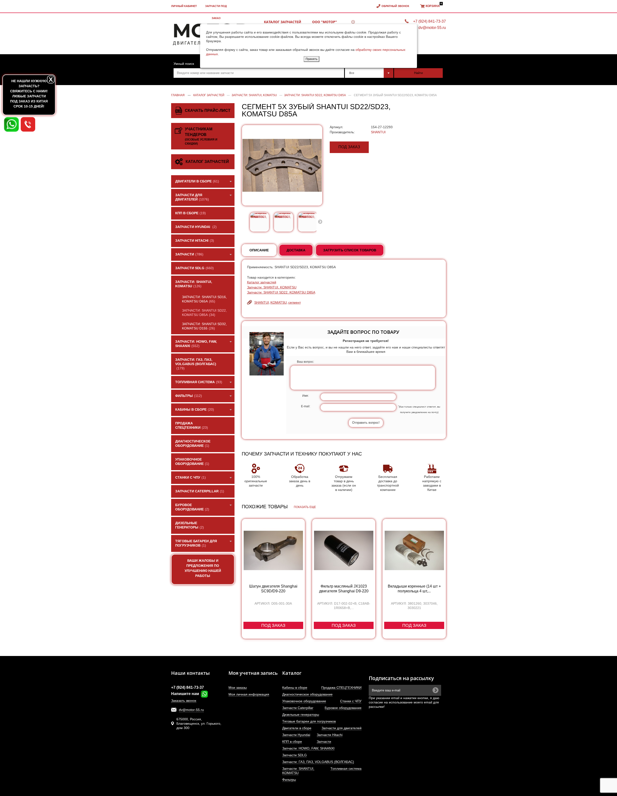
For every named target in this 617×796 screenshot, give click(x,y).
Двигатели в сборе (296, 728)
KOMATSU (278, 302)
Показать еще (305, 507)
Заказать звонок (183, 700)
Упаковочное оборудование (304, 701)
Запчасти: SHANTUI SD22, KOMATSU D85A (281, 292)
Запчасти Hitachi (329, 735)
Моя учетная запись (253, 673)
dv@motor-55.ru (191, 710)
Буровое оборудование (343, 708)
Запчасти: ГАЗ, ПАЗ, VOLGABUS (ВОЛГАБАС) (318, 762)
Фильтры (289, 780)
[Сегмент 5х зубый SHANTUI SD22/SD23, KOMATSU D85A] (259, 222)
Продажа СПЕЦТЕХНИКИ (341, 687)
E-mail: (305, 406)
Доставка (296, 250)
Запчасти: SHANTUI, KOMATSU (271, 287)
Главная (178, 95)
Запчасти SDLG (294, 755)
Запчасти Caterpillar (297, 708)
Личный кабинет (184, 6)
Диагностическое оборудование (307, 694)
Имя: (305, 395)
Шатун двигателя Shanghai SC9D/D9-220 (273, 588)
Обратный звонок (395, 6)
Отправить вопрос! (366, 422)
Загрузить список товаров (349, 250)
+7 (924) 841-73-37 (187, 687)
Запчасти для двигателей (342, 728)
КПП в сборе (292, 741)
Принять (311, 59)
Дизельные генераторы (300, 714)
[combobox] (369, 73)
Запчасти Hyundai (296, 735)
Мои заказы (237, 687)
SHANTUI (378, 132)
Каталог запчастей (261, 282)
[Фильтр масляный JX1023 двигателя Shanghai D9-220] (343, 550)
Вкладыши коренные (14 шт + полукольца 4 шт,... (414, 588)
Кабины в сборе (294, 687)
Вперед (320, 221)
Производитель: (342, 132)
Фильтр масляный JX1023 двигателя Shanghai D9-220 (344, 588)
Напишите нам (185, 694)
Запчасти (324, 741)
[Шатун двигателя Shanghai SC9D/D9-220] (273, 550)
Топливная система (346, 768)
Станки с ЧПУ (351, 701)
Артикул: (336, 127)
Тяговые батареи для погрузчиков (309, 721)
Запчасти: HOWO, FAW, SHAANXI (308, 748)
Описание (259, 250)
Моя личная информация (248, 694)
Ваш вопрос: (305, 361)
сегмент (294, 302)
